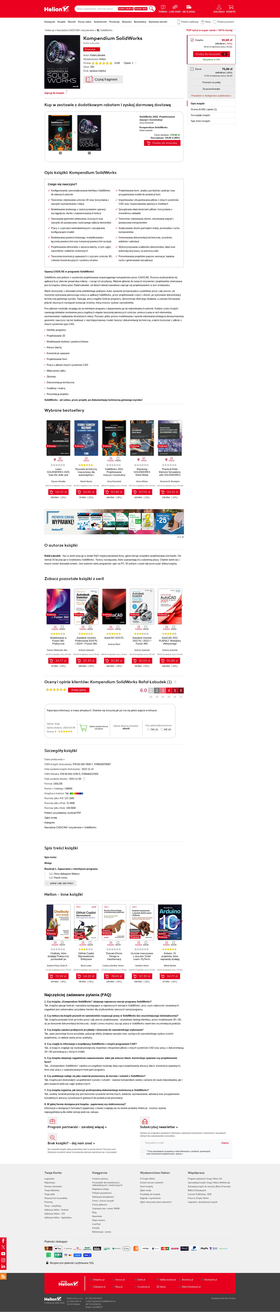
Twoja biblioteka (51, 1190)
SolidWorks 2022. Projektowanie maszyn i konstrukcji (114, 472)
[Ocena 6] (110, 63)
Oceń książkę (146, 1186)
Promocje (114, 21)
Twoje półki (49, 1194)
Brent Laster (86, 966)
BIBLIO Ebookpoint (197, 1190)
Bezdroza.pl (187, 1279)
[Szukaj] (151, 9)
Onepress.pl (99, 1279)
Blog (94, 1212)
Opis (197, 103)
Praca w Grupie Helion (198, 1198)
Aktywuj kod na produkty (56, 1198)
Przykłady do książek (150, 1194)
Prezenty (48, 1202)
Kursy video (84, 21)
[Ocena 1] (93, 63)
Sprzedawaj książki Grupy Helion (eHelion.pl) (209, 1182)
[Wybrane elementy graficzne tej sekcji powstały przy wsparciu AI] (183, 537)
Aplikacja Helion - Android (56, 1210)
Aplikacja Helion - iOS (54, 1213)
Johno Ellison (142, 481)
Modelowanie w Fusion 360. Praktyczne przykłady (58, 642)
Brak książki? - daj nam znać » (71, 1143)
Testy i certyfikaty (52, 1206)
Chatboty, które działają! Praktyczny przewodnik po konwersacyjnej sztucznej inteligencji (58, 959)
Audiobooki (100, 21)
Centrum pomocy (100, 1178)
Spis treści (200, 121)
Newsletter (97, 1216)
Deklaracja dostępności (103, 1197)
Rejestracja (49, 1182)
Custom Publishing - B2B (199, 1194)
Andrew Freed (53, 966)
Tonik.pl (232, 1298)
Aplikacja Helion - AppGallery (58, 1217)
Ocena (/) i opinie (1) (204, 109)
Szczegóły (200, 115)
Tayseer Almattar (58, 481)
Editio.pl (141, 1279)
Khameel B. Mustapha (170, 481)
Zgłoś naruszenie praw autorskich (155, 1202)
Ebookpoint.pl (210, 1279)
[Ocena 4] (103, 63)
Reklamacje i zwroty (101, 1232)
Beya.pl (118, 1287)
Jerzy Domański (147, 123)
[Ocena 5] (107, 63)
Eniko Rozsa (65, 966)
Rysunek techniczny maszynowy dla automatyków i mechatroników (86, 473)
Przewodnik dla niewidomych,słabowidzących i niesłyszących (107, 1183)
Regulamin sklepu (100, 1189)
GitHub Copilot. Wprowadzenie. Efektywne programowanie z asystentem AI (86, 959)
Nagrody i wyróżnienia (150, 1198)
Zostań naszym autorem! (151, 1182)
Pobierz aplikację (189, 21)
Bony (208, 21)
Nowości (127, 21)
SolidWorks (90, 827)
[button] (181, 436)
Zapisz (225, 1143)
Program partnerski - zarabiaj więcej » (77, 1127)
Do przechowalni (211, 89)
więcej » (179, 1154)
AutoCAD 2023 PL (114, 637)
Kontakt (95, 1228)
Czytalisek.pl (144, 1287)
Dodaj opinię (78, 690)
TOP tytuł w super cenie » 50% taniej (209, 30)
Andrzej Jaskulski (86, 650)
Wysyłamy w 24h (211, 59)
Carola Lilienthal (110, 966)
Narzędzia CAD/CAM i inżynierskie (63, 827)
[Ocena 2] (96, 63)
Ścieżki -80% (141, 9)
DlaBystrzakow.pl (168, 1279)
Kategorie (49, 21)
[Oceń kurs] (56, 689)
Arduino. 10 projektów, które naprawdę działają (169, 956)
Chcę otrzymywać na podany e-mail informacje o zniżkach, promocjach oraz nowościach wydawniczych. (178, 1152)
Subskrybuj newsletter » (159, 1127)
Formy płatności (99, 1204)
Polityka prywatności (102, 1193)
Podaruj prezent (226, 21)
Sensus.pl (120, 1279)
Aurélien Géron (142, 966)
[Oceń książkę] (102, 63)
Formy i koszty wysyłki (103, 1201)
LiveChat (96, 1224)
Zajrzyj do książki (54, 93)
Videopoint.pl (99, 1287)
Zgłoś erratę (50, 817)
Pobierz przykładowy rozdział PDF (62, 812)
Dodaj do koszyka (164, 143)
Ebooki (72, 21)
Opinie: (128, 63)
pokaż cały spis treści (61, 883)
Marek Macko (86, 481)
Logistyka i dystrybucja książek (202, 1202)
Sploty (163, 1287)
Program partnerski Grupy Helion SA (205, 1178)
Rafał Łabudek (97, 55)
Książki (61, 21)
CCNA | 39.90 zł (126, 9)
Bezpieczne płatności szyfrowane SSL (72, 1263)
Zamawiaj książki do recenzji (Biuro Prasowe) (209, 1186)
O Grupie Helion (147, 1178)
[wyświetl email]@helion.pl (103, 1301)
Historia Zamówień (53, 1186)
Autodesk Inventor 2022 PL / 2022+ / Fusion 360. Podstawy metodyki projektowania (142, 643)
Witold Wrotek (170, 966)
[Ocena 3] (100, 63)
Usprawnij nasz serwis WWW (106, 1208)
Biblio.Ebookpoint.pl (191, 1287)
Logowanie (49, 1178)
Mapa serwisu (98, 1220)
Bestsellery (140, 21)
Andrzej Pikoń (114, 644)
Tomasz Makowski (55, 650)
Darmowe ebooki (158, 21)
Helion (102, 59)
